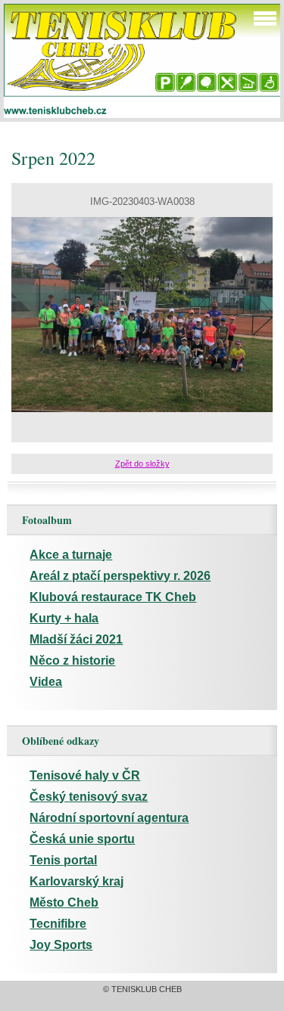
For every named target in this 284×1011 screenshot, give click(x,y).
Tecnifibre (58, 923)
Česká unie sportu (82, 839)
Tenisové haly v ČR (85, 775)
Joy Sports (61, 944)
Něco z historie (72, 660)
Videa (46, 681)
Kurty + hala (64, 618)
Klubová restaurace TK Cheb (113, 597)
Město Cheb (64, 902)
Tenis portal (63, 860)
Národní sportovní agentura (109, 817)
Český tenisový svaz (89, 796)
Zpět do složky (142, 463)
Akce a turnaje (71, 554)
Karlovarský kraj (76, 881)
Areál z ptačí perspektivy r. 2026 (120, 575)
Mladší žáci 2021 (76, 639)
